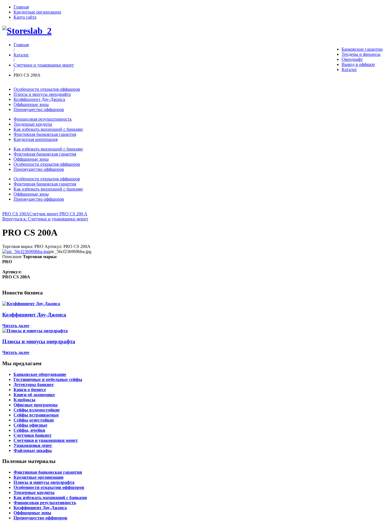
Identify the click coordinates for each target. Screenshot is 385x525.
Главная (21, 7)
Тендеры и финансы (361, 54)
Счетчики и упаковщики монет (44, 65)
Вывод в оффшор (358, 64)
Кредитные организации (37, 12)
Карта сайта (25, 17)
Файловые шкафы (33, 450)
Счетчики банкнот (33, 435)
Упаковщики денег (33, 445)
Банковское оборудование (40, 374)
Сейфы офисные (30, 425)
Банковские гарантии (362, 49)
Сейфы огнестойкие (34, 420)
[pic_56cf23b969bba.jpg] (25, 251)
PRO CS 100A (15, 213)
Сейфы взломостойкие (37, 409)
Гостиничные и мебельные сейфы (48, 379)
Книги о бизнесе (30, 389)
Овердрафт (352, 59)
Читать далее (15, 325)
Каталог (349, 69)
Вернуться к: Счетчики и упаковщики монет (45, 218)
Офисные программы (36, 404)
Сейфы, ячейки (29, 430)
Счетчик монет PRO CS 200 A (58, 213)
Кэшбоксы (25, 399)
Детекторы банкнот (34, 384)
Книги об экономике (34, 394)
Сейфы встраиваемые (36, 415)
